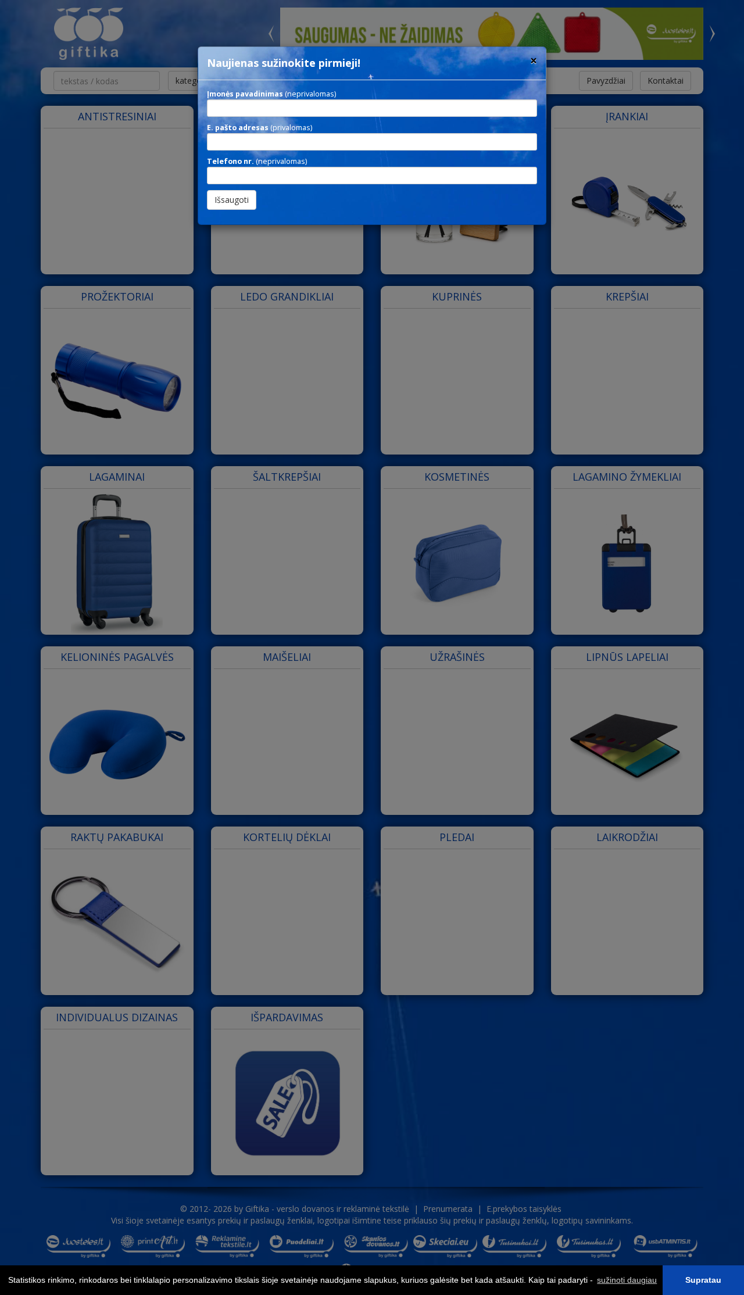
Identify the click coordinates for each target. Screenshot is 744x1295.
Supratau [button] (703, 1280)
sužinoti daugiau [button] (627, 1280)
